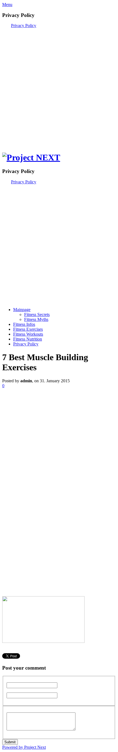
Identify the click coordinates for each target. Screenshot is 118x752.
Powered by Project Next (24, 747)
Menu (7, 4)
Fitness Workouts (28, 334)
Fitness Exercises (28, 329)
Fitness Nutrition (27, 339)
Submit (10, 742)
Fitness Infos (24, 324)
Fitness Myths (36, 319)
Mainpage (21, 309)
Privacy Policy (23, 25)
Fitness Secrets (37, 314)
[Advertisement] (59, 86)
